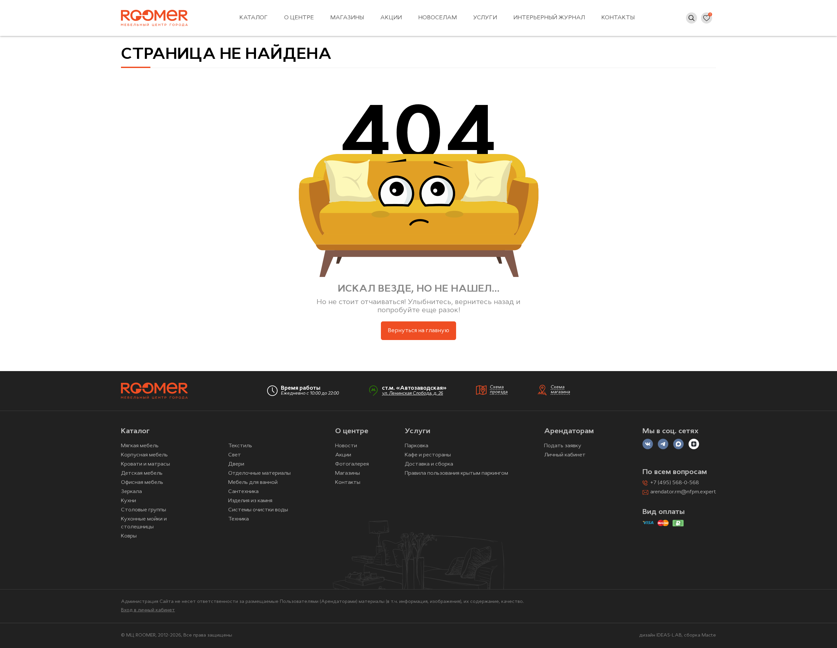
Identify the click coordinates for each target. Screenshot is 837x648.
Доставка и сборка (429, 464)
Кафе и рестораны (428, 455)
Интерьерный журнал (549, 18)
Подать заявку (562, 446)
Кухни (128, 500)
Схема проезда (498, 389)
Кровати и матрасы (145, 464)
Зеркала (131, 491)
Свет (234, 455)
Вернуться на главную (418, 330)
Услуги (485, 18)
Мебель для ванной (253, 482)
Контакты (618, 18)
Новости (346, 446)
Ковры (129, 536)
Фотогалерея (352, 464)
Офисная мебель (142, 482)
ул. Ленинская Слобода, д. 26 (412, 393)
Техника (238, 519)
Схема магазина (560, 389)
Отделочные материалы (259, 473)
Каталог (253, 18)
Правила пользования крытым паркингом (456, 473)
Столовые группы (143, 510)
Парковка (416, 446)
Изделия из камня (250, 500)
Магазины (347, 18)
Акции (391, 18)
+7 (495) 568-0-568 (674, 483)
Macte (709, 635)
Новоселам (437, 18)
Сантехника (243, 491)
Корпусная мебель (144, 455)
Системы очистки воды (258, 510)
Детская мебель (141, 473)
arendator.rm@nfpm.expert (683, 492)
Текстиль (240, 446)
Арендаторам (569, 431)
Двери (236, 464)
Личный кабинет (565, 455)
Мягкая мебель (140, 446)
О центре (299, 18)
